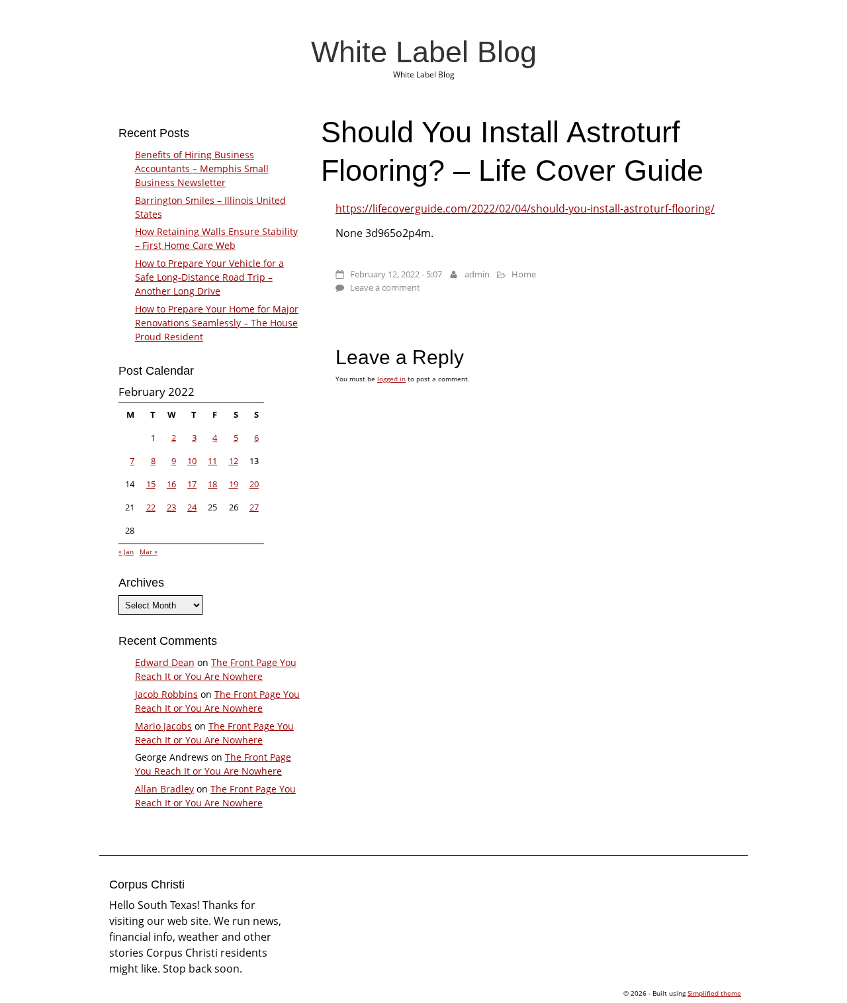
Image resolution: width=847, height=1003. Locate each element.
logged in (391, 378)
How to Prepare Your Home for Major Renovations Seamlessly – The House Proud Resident (216, 323)
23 (171, 507)
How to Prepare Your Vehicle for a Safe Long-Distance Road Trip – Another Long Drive (209, 277)
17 (192, 484)
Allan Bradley (164, 789)
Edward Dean (165, 662)
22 (151, 507)
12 (233, 461)
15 (151, 484)
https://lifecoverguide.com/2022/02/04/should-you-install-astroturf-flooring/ (525, 208)
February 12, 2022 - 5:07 (396, 274)
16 (171, 484)
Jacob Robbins (166, 694)
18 (212, 484)
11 (212, 461)
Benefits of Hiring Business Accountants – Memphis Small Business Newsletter (202, 168)
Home (524, 274)
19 (233, 484)
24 (192, 507)
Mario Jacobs (163, 726)
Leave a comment (385, 287)
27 (254, 507)
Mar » (148, 551)
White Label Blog (424, 51)
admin (477, 274)
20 (254, 484)
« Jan (126, 551)
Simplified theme (714, 993)
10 (192, 461)
